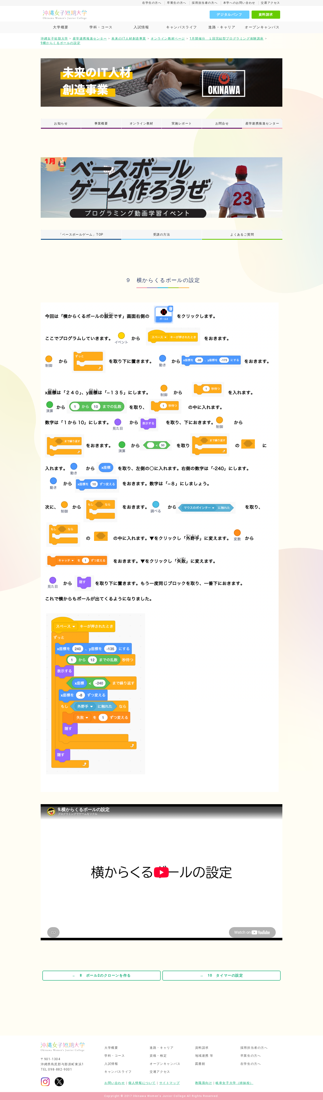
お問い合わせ (114, 1083)
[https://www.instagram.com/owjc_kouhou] (45, 1081)
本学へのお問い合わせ (239, 2)
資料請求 (266, 14)
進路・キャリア (221, 27)
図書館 (200, 1063)
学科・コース (101, 27)
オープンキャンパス (262, 27)
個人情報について (142, 1083)
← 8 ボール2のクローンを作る (101, 975)
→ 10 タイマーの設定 (221, 975)
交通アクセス (270, 2)
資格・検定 (158, 1055)
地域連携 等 (204, 1055)
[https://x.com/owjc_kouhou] (59, 1081)
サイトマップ (169, 1083)
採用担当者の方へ (205, 2)
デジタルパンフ (229, 14)
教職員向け (203, 1083)
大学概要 (60, 27)
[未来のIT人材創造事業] (161, 82)
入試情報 (141, 27)
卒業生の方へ (176, 2)
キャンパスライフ (181, 27)
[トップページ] (84, 14)
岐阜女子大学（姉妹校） (234, 1083)
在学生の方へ (152, 2)
